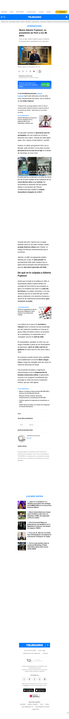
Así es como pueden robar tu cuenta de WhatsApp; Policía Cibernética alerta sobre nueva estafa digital (38, 546)
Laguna (41, 12)
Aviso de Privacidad (30, 650)
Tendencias (43, 21)
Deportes (49, 21)
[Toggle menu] (2, 17)
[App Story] (40, 690)
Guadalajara (31, 12)
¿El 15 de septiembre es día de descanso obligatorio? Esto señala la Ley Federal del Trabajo (27, 312)
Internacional (57, 21)
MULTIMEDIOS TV (27, 707)
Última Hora (4, 21)
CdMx (11, 12)
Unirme (44, 85)
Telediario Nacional (25, 76)
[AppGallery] (34, 696)
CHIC (41, 704)
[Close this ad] (67, 713)
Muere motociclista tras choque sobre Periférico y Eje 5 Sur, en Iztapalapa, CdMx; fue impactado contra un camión (39, 514)
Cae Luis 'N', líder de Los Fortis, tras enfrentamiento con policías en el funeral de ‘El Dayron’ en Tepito (39, 534)
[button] (19, 71)
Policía (18, 21)
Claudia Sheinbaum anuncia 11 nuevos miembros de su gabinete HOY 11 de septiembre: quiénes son (27, 120)
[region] (34, 4)
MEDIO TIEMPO (33, 704)
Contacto (45, 653)
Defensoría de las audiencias (31, 653)
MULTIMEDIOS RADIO (42, 707)
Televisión (28, 21)
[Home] (34, 17)
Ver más (29, 438)
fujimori (31, 424)
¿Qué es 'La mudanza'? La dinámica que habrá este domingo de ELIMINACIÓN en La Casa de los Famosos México (39, 504)
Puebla (48, 12)
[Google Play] (28, 690)
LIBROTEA (35, 709)
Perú (21, 424)
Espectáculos (35, 21)
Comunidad (12, 21)
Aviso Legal (41, 650)
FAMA (47, 704)
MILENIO (23, 704)
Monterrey (20, 12)
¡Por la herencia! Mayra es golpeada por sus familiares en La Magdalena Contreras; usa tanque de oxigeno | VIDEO (38, 525)
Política (23, 21)
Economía (64, 21)
